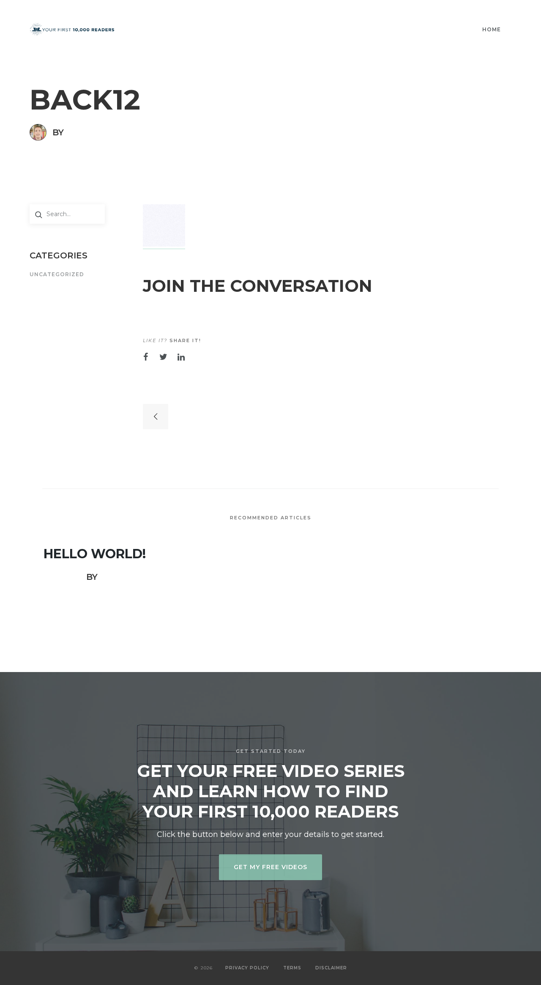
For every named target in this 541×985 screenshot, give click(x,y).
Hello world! (95, 554)
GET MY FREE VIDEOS (270, 867)
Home (491, 29)
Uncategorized (57, 274)
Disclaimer (331, 968)
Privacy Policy (247, 968)
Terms (292, 968)
